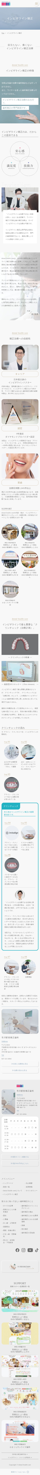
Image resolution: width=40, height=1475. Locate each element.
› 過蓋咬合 (6, 1227)
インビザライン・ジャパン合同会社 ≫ (20, 1457)
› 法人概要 (29, 1183)
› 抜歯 (22, 1225)
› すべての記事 (7, 1206)
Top (3, 33)
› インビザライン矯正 (10, 1194)
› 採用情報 (29, 1187)
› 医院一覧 (6, 1187)
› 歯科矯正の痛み (26, 1212)
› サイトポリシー (31, 1190)
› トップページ (7, 1183)
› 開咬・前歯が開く (9, 1230)
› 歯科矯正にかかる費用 (29, 1215)
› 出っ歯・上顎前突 (9, 1223)
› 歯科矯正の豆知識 (27, 1233)
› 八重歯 (5, 1219)
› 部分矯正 (24, 1229)
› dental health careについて (12, 1190)
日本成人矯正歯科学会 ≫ (20, 1454)
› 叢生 (4, 1215)
